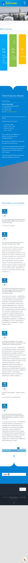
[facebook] (14, 456)
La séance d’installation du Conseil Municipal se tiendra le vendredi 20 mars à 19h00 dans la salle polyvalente (14, 343)
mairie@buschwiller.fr (12, 111)
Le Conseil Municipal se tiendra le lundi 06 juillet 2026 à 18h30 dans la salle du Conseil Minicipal (13, 221)
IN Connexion (23, 497)
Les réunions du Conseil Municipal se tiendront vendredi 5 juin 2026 (13, 243)
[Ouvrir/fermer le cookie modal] (25, 560)
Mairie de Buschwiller (13, 497)
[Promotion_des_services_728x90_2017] (14, 473)
